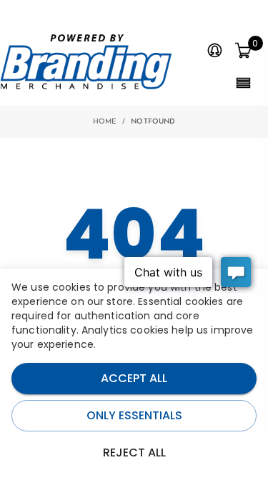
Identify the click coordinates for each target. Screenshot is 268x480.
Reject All (134, 452)
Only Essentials (134, 415)
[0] (243, 51)
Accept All (134, 378)
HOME (105, 122)
